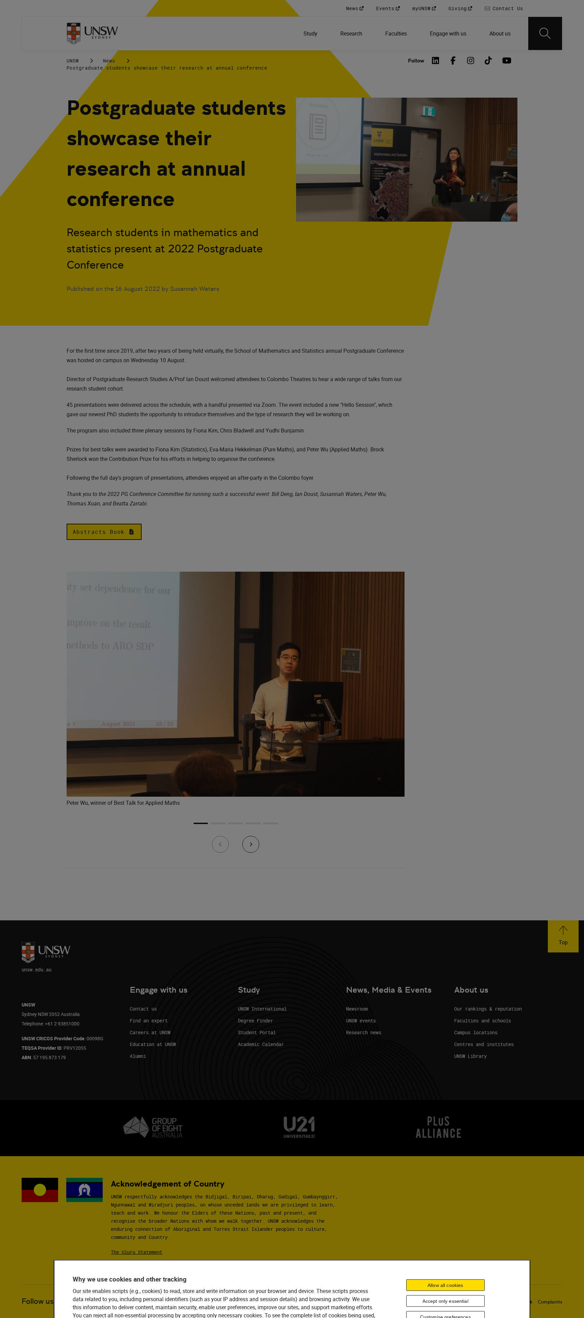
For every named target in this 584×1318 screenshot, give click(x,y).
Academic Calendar (261, 1044)
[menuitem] (311, 33)
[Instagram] (471, 60)
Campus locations (475, 1032)
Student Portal (257, 1032)
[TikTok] (488, 60)
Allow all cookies (445, 1285)
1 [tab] (201, 825)
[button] (104, 532)
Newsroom (357, 1008)
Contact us (143, 1008)
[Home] (92, 33)
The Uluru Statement (136, 1252)
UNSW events (361, 1020)
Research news (363, 1032)
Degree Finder (255, 1020)
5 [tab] (270, 825)
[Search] (545, 33)
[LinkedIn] (435, 60)
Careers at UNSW (150, 1032)
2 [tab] (218, 825)
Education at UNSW (153, 1044)
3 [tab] (235, 825)
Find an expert (149, 1020)
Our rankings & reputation (488, 1008)
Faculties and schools (482, 1020)
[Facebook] (453, 60)
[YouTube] (506, 60)
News (109, 60)
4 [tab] (253, 825)
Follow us (38, 1301)
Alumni (138, 1056)
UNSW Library (470, 1056)
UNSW (73, 60)
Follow (416, 60)
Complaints (550, 1301)
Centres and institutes (484, 1044)
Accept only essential (445, 1301)
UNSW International (262, 1008)
